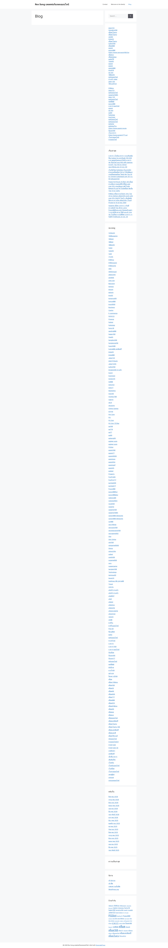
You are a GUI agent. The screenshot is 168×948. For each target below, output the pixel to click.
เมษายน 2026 (113, 808)
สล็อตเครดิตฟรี (113, 721)
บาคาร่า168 (112, 646)
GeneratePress (100, 945)
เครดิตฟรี (111, 754)
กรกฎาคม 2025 (113, 835)
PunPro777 (112, 480)
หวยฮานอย (112, 745)
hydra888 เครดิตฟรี (115, 349)
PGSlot (110, 447)
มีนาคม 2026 (112, 811)
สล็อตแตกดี (112, 733)
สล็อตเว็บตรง (112, 32)
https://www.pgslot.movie (117, 128)
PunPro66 (111, 477)
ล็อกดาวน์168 (112, 676)
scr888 (110, 522)
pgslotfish (111, 462)
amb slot (111, 281)
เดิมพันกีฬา (112, 760)
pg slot (110, 73)
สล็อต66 (111, 691)
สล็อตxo (111, 55)
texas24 (111, 578)
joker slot (111, 81)
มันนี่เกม (111, 667)
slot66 (110, 37)
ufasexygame (113, 611)
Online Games (113, 408)
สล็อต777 (111, 697)
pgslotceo (111, 459)
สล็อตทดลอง (112, 57)
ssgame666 (112, 560)
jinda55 (111, 352)
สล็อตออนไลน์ (113, 718)
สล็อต (110, 679)
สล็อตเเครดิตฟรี (113, 730)
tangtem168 (112, 569)
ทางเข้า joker (112, 79)
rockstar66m (112, 501)
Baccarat (111, 283)
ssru (109, 563)
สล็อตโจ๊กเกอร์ (113, 736)
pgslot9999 (112, 456)
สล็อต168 (111, 685)
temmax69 (112, 575)
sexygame (127, 918)
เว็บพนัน (111, 763)
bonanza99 (112, 298)
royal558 (111, 504)
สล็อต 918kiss (113, 682)
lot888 (110, 382)
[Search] (130, 16)
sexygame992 (113, 533)
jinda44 (111, 39)
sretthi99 (111, 557)
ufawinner (111, 614)
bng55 (110, 295)
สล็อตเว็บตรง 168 (114, 727)
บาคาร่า (111, 644)
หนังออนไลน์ (112, 739)
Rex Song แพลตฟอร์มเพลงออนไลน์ (52, 4)
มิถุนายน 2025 (113, 838)
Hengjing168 (112, 30)
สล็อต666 (111, 694)
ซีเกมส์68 (111, 632)
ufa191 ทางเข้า (113, 590)
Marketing (111, 391)
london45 (111, 379)
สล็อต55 (111, 688)
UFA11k (110, 587)
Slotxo (110, 548)
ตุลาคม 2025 (112, 826)
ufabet (110, 602)
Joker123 (111, 358)
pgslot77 (111, 453)
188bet (110, 242)
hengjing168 (112, 340)
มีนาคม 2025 (112, 847)
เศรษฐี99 (111, 774)
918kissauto (112, 263)
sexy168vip (112, 524)
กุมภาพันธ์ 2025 (113, 850)
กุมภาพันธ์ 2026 (113, 814)
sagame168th (113, 95)
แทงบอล (111, 777)
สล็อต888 (111, 46)
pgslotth (111, 468)
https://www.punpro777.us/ (118, 135)
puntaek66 (112, 483)
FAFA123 (111, 316)
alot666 (111, 278)
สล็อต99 (111, 709)
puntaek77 (112, 486)
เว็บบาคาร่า (112, 133)
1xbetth (111, 61)
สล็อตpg (111, 712)
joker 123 (111, 97)
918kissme (112, 266)
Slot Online (112, 539)
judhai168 (111, 43)
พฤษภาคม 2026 (113, 805)
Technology (112, 572)
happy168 (111, 334)
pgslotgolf (111, 465)
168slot (111, 239)
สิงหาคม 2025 (113, 832)
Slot (109, 536)
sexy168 (114, 918)
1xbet (110, 248)
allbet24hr (112, 275)
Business (111, 307)
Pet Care (111, 414)
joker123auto (113, 361)
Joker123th (112, 364)
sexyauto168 (112, 527)
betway (111, 286)
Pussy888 (111, 489)
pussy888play (113, 495)
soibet (110, 554)
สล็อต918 (111, 703)
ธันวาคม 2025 (113, 820)
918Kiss (111, 260)
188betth (111, 75)
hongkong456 (113, 343)
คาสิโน (110, 623)
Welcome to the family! (118, 4)
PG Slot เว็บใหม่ (113, 423)
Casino (110, 310)
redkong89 (112, 498)
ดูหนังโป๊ (111, 59)
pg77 (110, 432)
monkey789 (112, 397)
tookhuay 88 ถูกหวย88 (116, 581)
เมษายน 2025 (113, 844)
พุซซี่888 (111, 101)
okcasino (111, 405)
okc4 (110, 403)
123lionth (111, 233)
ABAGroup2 (112, 272)
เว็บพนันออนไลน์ (113, 766)
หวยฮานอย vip (113, 748)
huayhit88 (111, 346)
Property (111, 474)
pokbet (110, 471)
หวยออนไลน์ (112, 139)
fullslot (110, 322)
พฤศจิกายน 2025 (114, 823)
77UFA (110, 257)
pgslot (110, 48)
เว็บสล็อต (111, 768)
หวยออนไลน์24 (113, 742)
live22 (110, 373)
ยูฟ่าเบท (111, 673)
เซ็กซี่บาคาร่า (112, 757)
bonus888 (111, 301)
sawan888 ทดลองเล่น (115, 516)
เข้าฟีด (110, 883)
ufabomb (111, 608)
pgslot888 (111, 68)
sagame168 (112, 510)
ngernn (110, 400)
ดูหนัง (110, 635)
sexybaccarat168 (114, 530)
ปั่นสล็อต (111, 652)
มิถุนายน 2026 (113, 803)
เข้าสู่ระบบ (111, 880)
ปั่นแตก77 (111, 658)
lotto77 (110, 388)
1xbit (110, 254)
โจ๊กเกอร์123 (112, 84)
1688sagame (113, 236)
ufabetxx (111, 605)
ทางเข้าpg (111, 641)
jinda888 (111, 355)
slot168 (111, 542)
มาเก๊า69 (111, 670)
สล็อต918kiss (112, 706)
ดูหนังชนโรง (112, 126)
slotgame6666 (113, 545)
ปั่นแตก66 (111, 131)
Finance (111, 319)
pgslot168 (111, 450)
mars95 (111, 394)
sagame (111, 507)
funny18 (111, 328)
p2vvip (110, 411)
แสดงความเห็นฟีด (114, 886)
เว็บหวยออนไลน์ (113, 137)
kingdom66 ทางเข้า (115, 370)
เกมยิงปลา (111, 751)
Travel (110, 584)
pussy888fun (113, 492)
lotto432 (111, 385)
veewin (110, 617)
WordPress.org (113, 889)
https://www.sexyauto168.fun (118, 52)
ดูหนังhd (111, 124)
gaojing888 (112, 331)
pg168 (110, 426)
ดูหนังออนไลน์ (113, 77)
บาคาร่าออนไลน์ (113, 106)
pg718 (110, 429)
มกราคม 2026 (113, 817)
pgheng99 (112, 438)
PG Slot (111, 420)
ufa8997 (111, 596)
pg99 (110, 113)
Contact (105, 4)
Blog (129, 4)
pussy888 (111, 50)
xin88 (110, 620)
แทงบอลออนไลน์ (113, 780)
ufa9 (110, 599)
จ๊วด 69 (111, 629)
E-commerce (112, 313)
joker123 (111, 28)
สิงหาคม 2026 (113, 797)
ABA (110, 269)
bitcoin (110, 289)
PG (109, 417)
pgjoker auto (112, 441)
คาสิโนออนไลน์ (113, 626)
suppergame (112, 566)
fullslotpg (111, 115)
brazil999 (111, 304)
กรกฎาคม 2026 (113, 800)
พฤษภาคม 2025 (113, 841)
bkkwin (110, 292)
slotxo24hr (112, 551)
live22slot (111, 117)
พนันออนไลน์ (112, 661)
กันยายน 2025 (113, 829)
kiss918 (111, 70)
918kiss (111, 88)
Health (110, 337)
